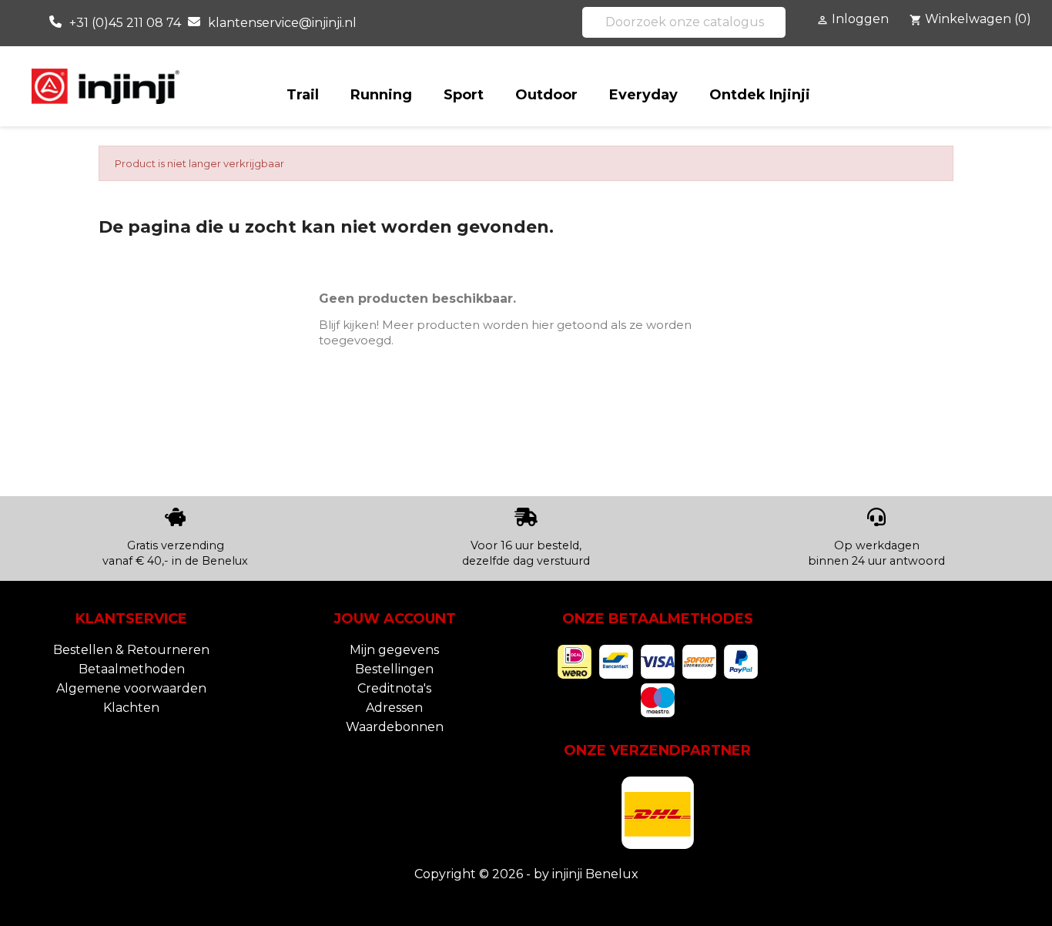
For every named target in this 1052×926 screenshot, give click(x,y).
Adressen (394, 707)
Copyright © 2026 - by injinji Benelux (526, 874)
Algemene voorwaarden (131, 688)
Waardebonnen (395, 727)
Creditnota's (394, 688)
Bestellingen (394, 669)
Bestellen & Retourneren (131, 649)
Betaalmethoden (132, 669)
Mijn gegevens (394, 649)
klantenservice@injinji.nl (282, 22)
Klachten (131, 707)
